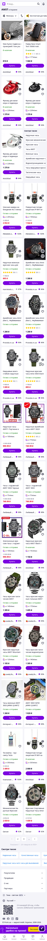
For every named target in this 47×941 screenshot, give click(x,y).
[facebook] (8, 918)
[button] (12, 66)
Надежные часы (9, 855)
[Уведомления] (43, 4)
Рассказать (34, 929)
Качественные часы (29, 855)
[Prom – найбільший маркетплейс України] (4, 4)
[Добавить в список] (20, 37)
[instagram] (12, 918)
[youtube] (3, 918)
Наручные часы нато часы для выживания (21, 863)
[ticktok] (16, 918)
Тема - (12, 895)
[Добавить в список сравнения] (43, 32)
